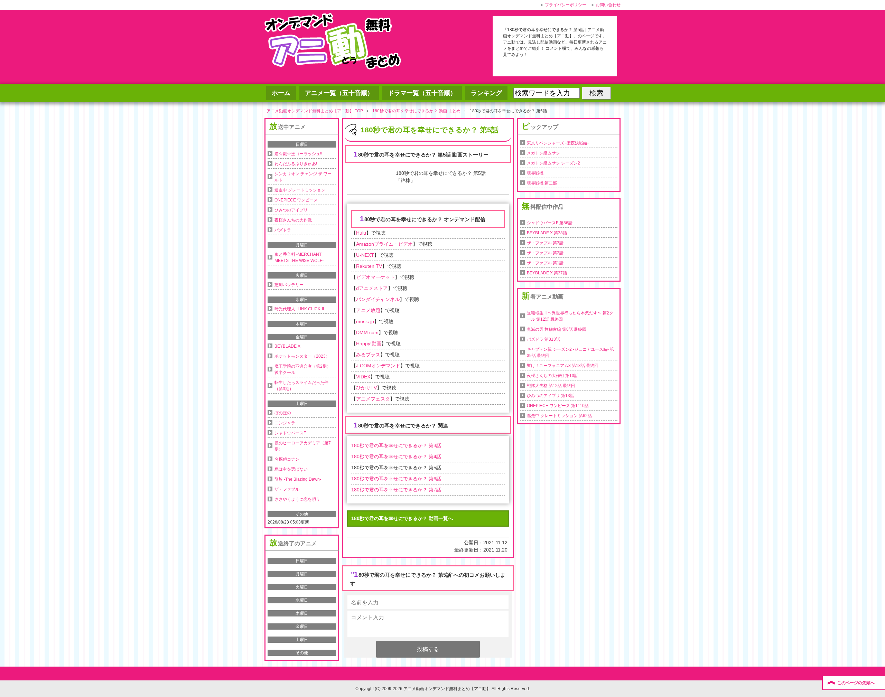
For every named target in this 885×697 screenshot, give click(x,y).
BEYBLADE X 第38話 (547, 232)
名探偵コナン (286, 459)
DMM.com (367, 332)
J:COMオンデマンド (378, 365)
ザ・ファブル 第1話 (545, 263)
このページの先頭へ (856, 682)
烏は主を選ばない (291, 469)
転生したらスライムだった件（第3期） (301, 385)
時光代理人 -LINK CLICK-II (299, 309)
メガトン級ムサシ (543, 153)
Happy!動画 (368, 343)
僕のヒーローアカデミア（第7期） (302, 446)
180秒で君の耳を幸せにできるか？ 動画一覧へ (402, 518)
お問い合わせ (608, 4)
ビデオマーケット (375, 277)
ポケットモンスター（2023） (302, 356)
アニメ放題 (368, 310)
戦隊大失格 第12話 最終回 (551, 385)
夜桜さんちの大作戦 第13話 (552, 375)
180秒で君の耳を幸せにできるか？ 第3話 (396, 445)
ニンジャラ (284, 423)
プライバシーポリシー (565, 4)
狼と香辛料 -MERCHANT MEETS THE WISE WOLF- (299, 257)
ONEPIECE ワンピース (296, 200)
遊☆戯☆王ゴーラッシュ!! (298, 153)
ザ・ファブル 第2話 (545, 253)
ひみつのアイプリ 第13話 (550, 395)
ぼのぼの (282, 413)
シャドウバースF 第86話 (549, 222)
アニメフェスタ (373, 399)
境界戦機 (535, 173)
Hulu (361, 233)
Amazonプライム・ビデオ (384, 244)
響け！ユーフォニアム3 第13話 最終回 (562, 365)
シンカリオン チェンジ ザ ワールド (303, 176)
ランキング (486, 93)
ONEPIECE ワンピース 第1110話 (558, 405)
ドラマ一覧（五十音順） (422, 93)
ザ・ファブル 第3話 (545, 243)
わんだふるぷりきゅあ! (295, 163)
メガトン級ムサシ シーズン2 (553, 163)
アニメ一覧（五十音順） (339, 93)
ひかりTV (366, 387)
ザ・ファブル (286, 489)
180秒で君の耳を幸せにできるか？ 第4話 (396, 456)
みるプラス (368, 354)
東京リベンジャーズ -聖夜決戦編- (558, 143)
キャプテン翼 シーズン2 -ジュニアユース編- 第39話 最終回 (570, 352)
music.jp (365, 321)
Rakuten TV (369, 266)
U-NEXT (365, 255)
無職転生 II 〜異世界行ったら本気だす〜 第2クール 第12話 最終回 (570, 316)
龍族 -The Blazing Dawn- (297, 479)
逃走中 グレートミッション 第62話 (559, 415)
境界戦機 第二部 (542, 183)
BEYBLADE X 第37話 (547, 273)
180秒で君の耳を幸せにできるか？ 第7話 (396, 489)
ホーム (281, 93)
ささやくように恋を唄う (297, 499)
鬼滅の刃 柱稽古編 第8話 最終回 (556, 329)
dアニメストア (372, 288)
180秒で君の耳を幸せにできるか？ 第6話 (396, 478)
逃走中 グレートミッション (299, 190)
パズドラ (282, 230)
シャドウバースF (290, 433)
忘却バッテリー (289, 284)
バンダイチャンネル (378, 299)
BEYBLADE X (287, 346)
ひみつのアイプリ (291, 210)
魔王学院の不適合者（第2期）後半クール (302, 369)
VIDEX (363, 376)
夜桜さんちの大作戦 (293, 220)
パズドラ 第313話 (543, 339)
